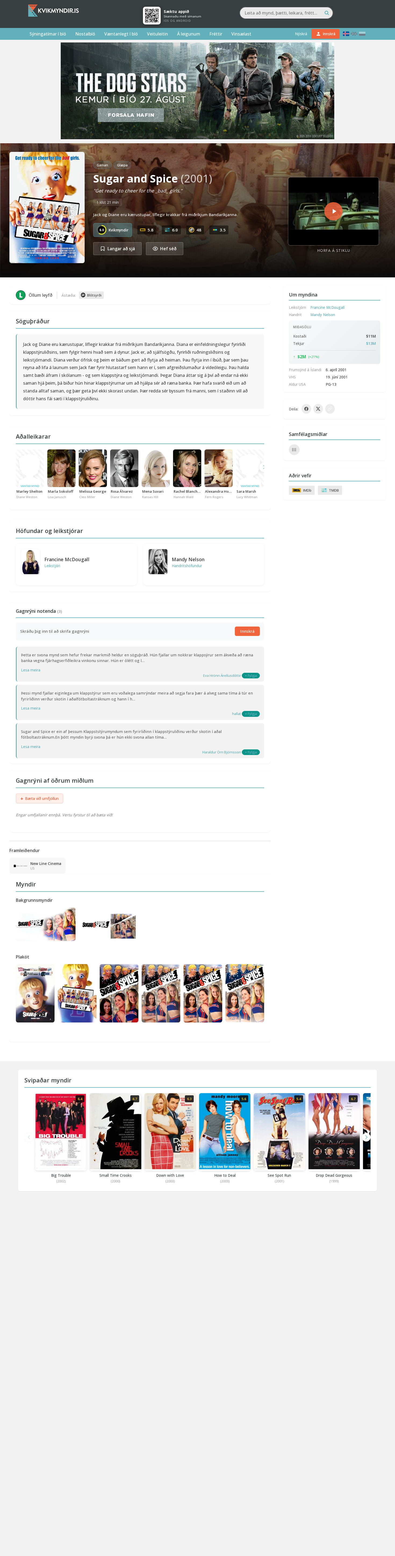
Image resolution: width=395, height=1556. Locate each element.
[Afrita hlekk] (330, 409)
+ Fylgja (251, 675)
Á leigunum (188, 34)
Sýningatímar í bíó (48, 34)
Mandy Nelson (188, 559)
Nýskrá (301, 33)
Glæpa (122, 165)
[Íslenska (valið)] (346, 33)
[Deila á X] (318, 409)
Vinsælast (241, 34)
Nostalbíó (85, 34)
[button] (366, 1137)
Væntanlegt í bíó (121, 34)
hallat (236, 713)
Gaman (102, 165)
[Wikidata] (294, 449)
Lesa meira (30, 670)
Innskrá (247, 631)
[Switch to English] (354, 33)
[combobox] (286, 13)
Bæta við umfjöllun (39, 798)
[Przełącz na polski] (362, 33)
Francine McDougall (66, 559)
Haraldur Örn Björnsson (221, 752)
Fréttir (215, 34)
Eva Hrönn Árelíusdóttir (222, 675)
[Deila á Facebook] (306, 409)
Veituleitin (157, 34)
